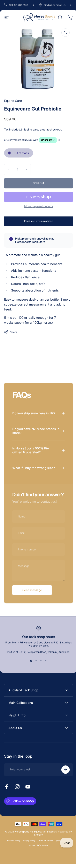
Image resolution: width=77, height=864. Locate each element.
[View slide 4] (44, 662)
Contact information (37, 847)
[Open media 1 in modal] (65, 32)
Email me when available (38, 221)
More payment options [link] (38, 206)
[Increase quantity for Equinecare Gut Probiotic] (26, 169)
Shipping (26, 129)
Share (13, 332)
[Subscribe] (62, 771)
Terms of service (44, 842)
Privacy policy (27, 842)
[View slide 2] (34, 662)
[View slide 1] (29, 662)
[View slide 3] (39, 662)
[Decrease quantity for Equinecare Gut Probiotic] (8, 169)
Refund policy (12, 842)
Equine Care (13, 101)
